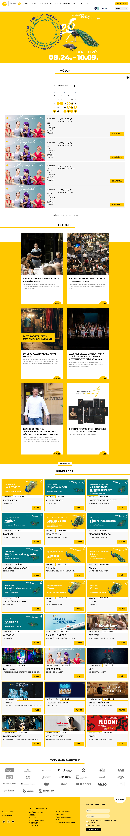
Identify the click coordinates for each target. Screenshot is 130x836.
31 (54, 96)
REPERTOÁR (44, 4)
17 (65, 103)
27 (75, 107)
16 (61, 103)
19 (72, 103)
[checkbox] (87, 821)
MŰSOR (27, 4)
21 (54, 107)
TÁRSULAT (66, 4)
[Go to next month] (75, 86)
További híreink (65, 463)
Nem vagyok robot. (94, 825)
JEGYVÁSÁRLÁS (122, 4)
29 (58, 111)
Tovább (36, 508)
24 (65, 107)
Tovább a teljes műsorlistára (65, 215)
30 (61, 111)
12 (72, 99)
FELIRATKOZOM (94, 829)
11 (68, 99)
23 (61, 107)
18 (68, 103)
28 (54, 111)
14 (54, 103)
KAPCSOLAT (75, 4)
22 (58, 107)
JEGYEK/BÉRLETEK (55, 4)
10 (65, 99)
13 (75, 99)
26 (72, 107)
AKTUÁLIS (35, 4)
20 (75, 103)
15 (58, 103)
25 (68, 107)
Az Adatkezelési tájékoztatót (97, 820)
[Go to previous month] (55, 86)
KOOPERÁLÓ (85, 4)
